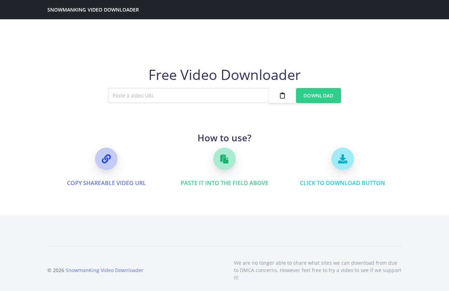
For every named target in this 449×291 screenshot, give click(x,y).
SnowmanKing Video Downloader (93, 9)
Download (318, 95)
